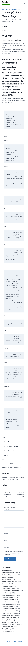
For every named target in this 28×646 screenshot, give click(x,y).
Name (6, 533)
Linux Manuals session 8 (9, 608)
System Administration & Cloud (10, 624)
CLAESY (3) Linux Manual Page (20, 493)
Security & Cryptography (8, 622)
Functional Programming (9, 586)
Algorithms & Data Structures (10, 572)
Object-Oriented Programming (10, 615)
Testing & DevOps (7, 629)
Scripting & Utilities (7, 620)
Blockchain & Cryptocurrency (10, 575)
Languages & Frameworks (9, 588)
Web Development (7, 631)
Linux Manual (6, 19)
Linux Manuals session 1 (9, 595)
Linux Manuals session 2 (9, 597)
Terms (15, 641)
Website (6, 547)
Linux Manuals (5, 9)
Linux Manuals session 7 (9, 606)
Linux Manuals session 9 (9, 611)
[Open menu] (24, 3)
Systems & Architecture (8, 626)
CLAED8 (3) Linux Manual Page (7, 493)
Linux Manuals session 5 (9, 604)
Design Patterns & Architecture (10, 581)
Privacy (20, 641)
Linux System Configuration (9, 613)
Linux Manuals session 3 (16, 9)
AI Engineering (6, 570)
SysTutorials (9, 641)
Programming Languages (9, 617)
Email (6, 540)
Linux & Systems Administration (10, 590)
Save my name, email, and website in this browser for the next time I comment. (14, 553)
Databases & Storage (7, 579)
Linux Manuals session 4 (9, 602)
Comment (7, 509)
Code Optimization (7, 577)
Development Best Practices (9, 584)
